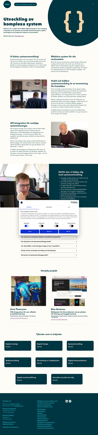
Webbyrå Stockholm (9, 422)
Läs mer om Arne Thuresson (19, 318)
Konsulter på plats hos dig (45, 428)
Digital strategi (42, 415)
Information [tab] (49, 207)
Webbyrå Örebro (8, 424)
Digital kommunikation (44, 424)
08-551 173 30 (15, 404)
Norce (39, 406)
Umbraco (40, 404)
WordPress (40, 403)
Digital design (41, 416)
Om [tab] (69, 207)
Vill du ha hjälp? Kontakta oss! (25, 4)
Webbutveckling (42, 420)
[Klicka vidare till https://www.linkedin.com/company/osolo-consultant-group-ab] (66, 401)
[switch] (41, 226)
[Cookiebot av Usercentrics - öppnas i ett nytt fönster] (72, 203)
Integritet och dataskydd (10, 427)
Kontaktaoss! (19, 36)
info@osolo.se (18, 406)
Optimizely (44, 406)
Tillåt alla (68, 231)
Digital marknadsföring (44, 426)
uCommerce (47, 404)
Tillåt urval (49, 231)
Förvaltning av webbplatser (46, 422)
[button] (49, 237)
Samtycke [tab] (29, 207)
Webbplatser (41, 411)
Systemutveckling (42, 418)
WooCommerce (49, 403)
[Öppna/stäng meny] (93, 4)
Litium (51, 406)
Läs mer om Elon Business (59, 319)
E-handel (40, 413)
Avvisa (29, 231)
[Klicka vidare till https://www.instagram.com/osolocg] (70, 401)
